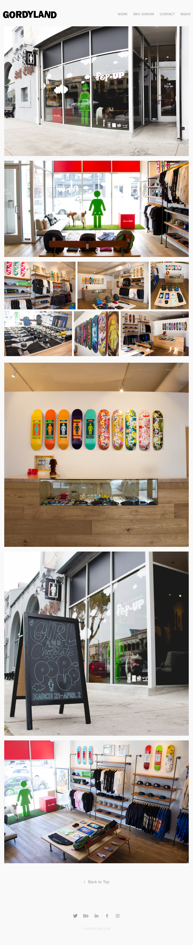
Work (123, 14)
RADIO (186, 14)
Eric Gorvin (143, 14)
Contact (167, 14)
